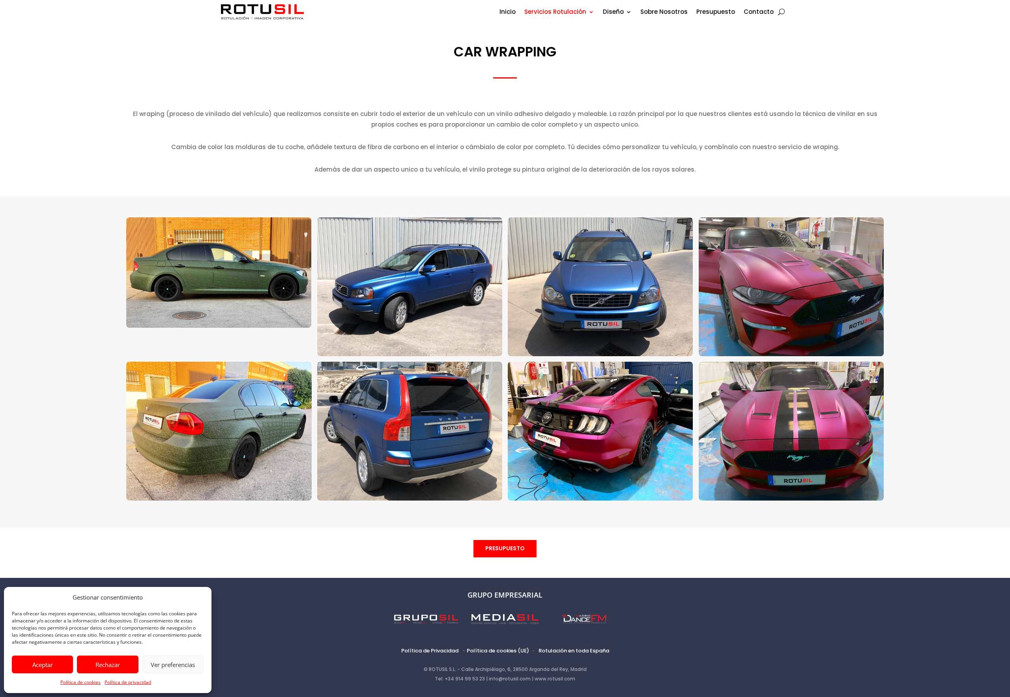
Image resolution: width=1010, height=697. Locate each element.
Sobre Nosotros (664, 12)
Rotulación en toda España (574, 650)
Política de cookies (80, 682)
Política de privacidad (128, 682)
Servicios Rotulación (555, 12)
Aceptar (42, 665)
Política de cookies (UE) (498, 650)
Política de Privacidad (429, 650)
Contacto (759, 12)
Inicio (507, 12)
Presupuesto (715, 12)
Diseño (613, 12)
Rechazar (107, 665)
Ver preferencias (173, 665)
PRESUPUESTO (505, 548)
